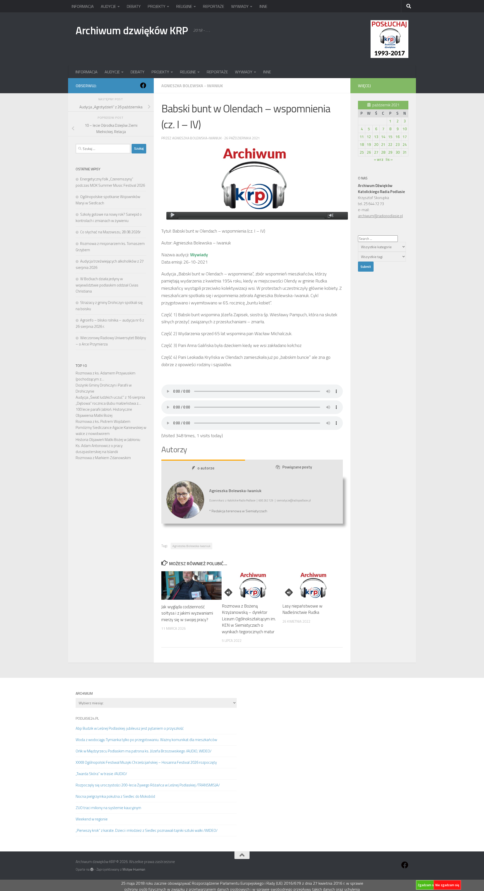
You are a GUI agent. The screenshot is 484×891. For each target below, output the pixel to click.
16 (398, 137)
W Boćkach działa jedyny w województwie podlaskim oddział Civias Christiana (107, 285)
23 (398, 144)
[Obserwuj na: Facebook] (143, 85)
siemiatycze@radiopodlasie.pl (294, 500)
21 (383, 144)
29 (390, 152)
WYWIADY (240, 6)
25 (362, 152)
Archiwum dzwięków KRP (132, 30)
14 (383, 137)
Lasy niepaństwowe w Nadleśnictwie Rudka (302, 609)
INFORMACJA (83, 6)
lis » (389, 159)
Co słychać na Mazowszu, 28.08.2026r (110, 232)
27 (376, 152)
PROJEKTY (156, 6)
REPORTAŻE (213, 6)
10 (405, 129)
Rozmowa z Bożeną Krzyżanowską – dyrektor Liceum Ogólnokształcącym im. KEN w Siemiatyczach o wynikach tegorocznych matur (249, 619)
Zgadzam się (427, 884)
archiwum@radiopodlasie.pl (380, 216)
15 (390, 137)
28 (383, 152)
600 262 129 (266, 500)
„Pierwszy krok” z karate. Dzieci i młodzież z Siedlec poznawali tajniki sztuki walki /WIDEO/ (147, 830)
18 (362, 144)
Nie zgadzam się (447, 884)
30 (398, 152)
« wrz (378, 159)
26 (369, 152)
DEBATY (134, 6)
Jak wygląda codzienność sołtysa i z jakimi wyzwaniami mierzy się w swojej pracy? (187, 613)
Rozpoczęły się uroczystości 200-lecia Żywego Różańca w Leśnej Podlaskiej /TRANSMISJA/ (148, 785)
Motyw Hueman (134, 869)
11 (362, 137)
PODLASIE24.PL (87, 718)
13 (376, 137)
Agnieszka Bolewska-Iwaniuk (191, 546)
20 (376, 144)
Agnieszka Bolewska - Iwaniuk (192, 86)
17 (405, 137)
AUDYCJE (108, 6)
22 (390, 144)
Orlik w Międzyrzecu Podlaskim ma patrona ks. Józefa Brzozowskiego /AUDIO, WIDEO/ (143, 751)
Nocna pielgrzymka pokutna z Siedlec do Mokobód (115, 796)
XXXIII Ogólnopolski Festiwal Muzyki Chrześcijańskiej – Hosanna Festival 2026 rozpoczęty (146, 762)
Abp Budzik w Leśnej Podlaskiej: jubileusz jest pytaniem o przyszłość (130, 728)
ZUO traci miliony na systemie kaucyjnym (108, 808)
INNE (263, 6)
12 (369, 137)
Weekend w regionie (92, 819)
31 (405, 152)
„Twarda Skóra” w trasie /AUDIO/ (101, 774)
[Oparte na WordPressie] (92, 869)
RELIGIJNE (184, 6)
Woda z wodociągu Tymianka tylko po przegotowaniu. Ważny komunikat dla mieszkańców (146, 740)
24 (405, 144)
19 (369, 144)
